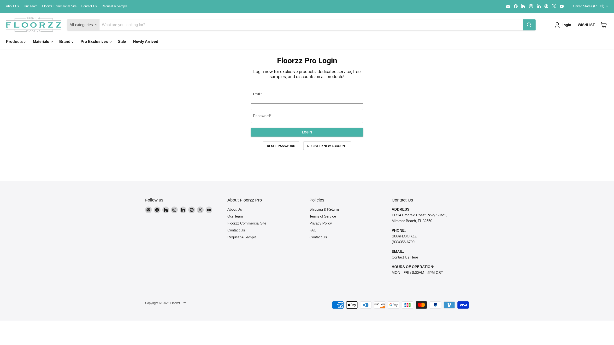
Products (15, 42)
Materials (41, 42)
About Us (12, 6)
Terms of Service (322, 216)
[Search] (529, 24)
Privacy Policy (320, 223)
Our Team (30, 6)
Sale (122, 42)
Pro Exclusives (95, 42)
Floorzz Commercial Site (59, 6)
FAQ (313, 230)
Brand (65, 42)
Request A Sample (114, 6)
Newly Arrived (145, 42)
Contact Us (89, 6)
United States (588, 6)
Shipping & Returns (324, 209)
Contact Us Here (405, 257)
